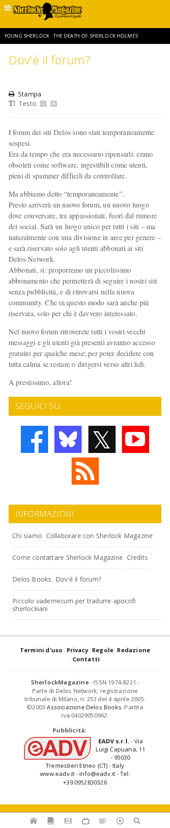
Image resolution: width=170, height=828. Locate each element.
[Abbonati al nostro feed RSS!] (85, 471)
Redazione (133, 650)
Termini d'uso (41, 650)
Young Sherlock (27, 36)
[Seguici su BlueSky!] (68, 439)
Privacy (77, 650)
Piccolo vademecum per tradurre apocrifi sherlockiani (74, 605)
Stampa (29, 94)
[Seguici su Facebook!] (34, 439)
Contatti (86, 659)
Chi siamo (27, 535)
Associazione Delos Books (84, 707)
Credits (137, 557)
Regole (102, 650)
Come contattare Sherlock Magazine (67, 557)
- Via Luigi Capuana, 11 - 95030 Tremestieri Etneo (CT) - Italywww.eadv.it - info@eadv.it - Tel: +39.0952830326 (92, 761)
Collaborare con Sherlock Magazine (99, 535)
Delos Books (31, 579)
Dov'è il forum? (78, 579)
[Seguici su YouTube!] (135, 439)
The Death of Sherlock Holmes (95, 36)
